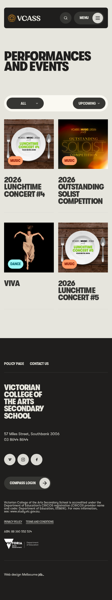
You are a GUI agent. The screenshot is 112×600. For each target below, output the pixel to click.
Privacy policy (13, 522)
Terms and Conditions (40, 522)
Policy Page (14, 363)
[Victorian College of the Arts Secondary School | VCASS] (24, 18)
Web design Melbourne (21, 574)
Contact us (39, 363)
